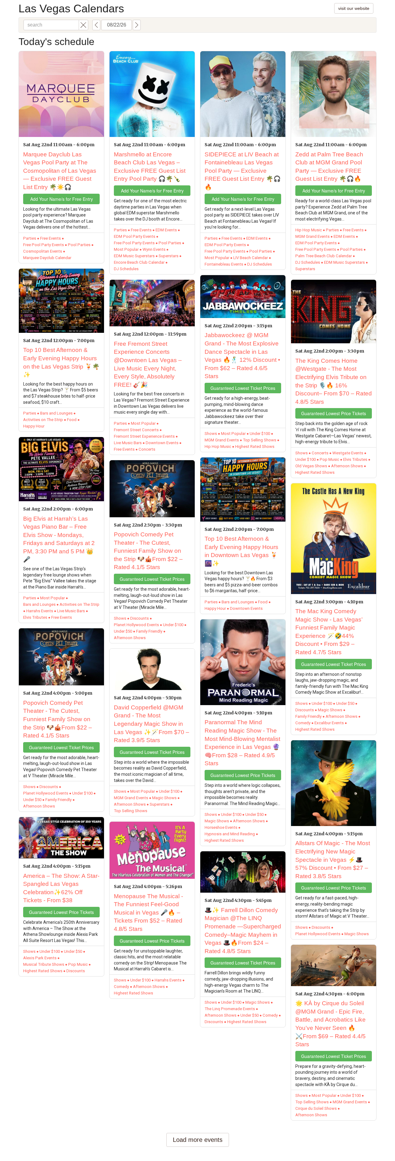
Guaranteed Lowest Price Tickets (61, 912)
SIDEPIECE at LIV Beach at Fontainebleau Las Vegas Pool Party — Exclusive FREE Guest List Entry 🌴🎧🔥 (243, 170)
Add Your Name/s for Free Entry (61, 199)
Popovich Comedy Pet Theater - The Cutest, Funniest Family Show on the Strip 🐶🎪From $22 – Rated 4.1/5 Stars (57, 719)
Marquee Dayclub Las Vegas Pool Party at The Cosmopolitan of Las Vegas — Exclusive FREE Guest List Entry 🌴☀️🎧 (59, 170)
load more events (197, 1139)
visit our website (353, 8)
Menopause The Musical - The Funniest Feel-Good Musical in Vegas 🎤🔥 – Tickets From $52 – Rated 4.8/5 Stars (148, 912)
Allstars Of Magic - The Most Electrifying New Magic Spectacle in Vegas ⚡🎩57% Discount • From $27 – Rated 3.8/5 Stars (332, 859)
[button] (83, 25)
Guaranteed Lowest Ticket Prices (61, 747)
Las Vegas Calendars (71, 8)
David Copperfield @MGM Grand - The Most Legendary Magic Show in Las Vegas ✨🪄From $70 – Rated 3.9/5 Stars (151, 723)
